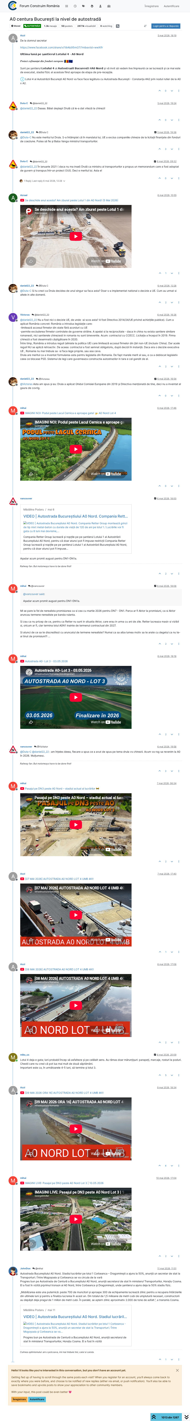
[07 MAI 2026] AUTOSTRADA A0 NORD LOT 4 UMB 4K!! (59, 878)
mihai (23, 408)
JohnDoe (25, 1268)
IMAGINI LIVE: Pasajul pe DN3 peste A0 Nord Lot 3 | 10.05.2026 (64, 1183)
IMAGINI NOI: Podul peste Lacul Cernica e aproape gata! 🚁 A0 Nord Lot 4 (70, 413)
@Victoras (44, 379)
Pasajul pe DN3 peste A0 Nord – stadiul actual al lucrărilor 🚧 (62, 788)
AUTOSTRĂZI (33, 26)
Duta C (24, 103)
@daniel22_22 (39, 103)
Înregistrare (19, 1399)
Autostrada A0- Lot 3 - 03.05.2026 (46, 661)
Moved (17, 26)
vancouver (26, 498)
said (41, 594)
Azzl (22, 35)
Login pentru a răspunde (166, 26)
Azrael (23, 195)
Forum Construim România (40, 6)
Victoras (25, 314)
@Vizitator (42, 746)
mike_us (24, 1054)
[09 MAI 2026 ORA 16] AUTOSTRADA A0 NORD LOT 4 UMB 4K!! (64, 1092)
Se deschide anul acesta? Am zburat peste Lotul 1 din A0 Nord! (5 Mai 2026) (71, 200)
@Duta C (43, 132)
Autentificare (37, 1399)
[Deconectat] (14, 105)
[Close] (177, 1370)
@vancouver (37, 586)
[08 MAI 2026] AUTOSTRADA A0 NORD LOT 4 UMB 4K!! (59, 969)
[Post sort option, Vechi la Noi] (145, 26)
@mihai (39, 1268)
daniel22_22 (27, 132)
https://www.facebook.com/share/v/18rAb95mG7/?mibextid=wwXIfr (61, 47)
